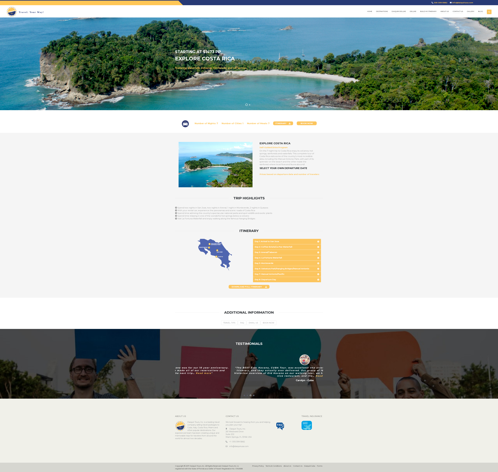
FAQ (242, 323)
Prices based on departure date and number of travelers (289, 174)
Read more (267, 376)
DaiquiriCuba (309, 466)
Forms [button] (319, 466)
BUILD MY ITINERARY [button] (428, 11)
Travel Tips (229, 323)
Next (328, 369)
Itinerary (280, 123)
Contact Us (297, 466)
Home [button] (369, 11)
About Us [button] (444, 11)
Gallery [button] (470, 11)
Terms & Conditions (274, 466)
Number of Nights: (205, 123)
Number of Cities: (232, 123)
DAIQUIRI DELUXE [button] (399, 11)
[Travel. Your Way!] (11, 11)
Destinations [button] (382, 11)
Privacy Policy (258, 466)
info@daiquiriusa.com (462, 3)
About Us (287, 466)
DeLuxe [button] (413, 11)
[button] (489, 9)
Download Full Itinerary (247, 287)
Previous (169, 369)
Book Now (307, 123)
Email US (253, 323)
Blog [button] (480, 11)
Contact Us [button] (458, 11)
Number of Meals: (257, 123)
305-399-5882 (440, 3)
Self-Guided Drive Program (274, 147)
